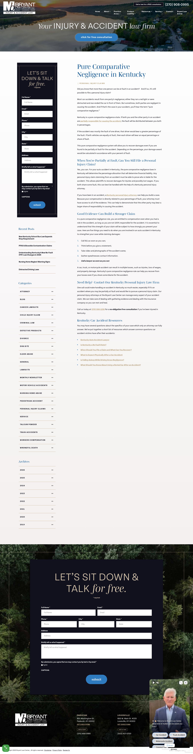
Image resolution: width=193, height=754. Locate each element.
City (24, 132)
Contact (169, 11)
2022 (22, 501)
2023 (22, 493)
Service (24, 417)
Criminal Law (27, 323)
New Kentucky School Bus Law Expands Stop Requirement (35, 238)
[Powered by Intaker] (174, 749)
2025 (22, 478)
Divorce (24, 338)
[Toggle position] (181, 682)
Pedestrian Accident (31, 401)
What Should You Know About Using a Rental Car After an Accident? (111, 365)
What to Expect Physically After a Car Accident (102, 355)
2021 (22, 509)
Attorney (25, 292)
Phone (25, 121)
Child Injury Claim (30, 315)
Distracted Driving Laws (29, 269)
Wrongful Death (29, 448)
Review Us (66, 750)
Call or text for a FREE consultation (148, 4)
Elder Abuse (26, 354)
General (24, 362)
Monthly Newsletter (31, 378)
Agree (26, 191)
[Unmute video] (153, 682)
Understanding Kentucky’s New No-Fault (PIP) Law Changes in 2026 (36, 254)
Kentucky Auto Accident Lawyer (95, 340)
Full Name (26, 97)
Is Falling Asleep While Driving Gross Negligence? (102, 360)
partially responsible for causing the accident (100, 121)
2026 (22, 470)
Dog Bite (24, 346)
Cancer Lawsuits (29, 307)
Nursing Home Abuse (31, 393)
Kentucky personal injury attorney (121, 195)
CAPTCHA (26, 197)
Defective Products (30, 331)
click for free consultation (96, 37)
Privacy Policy (57, 750)
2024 (22, 486)
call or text (82, 729)
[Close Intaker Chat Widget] (185, 682)
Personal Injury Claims (92, 83)
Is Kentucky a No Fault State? (93, 345)
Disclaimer (47, 750)
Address (25, 155)
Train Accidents (29, 432)
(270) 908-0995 (177, 4)
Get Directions (83, 724)
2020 (22, 517)
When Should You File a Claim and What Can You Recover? (106, 350)
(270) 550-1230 (98, 309)
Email (24, 109)
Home (97, 11)
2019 (22, 525)
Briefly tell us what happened (34, 167)
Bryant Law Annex (182, 12)
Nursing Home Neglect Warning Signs (34, 262)
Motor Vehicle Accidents (33, 385)
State (24, 144)
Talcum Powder (28, 424)
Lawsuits (25, 370)
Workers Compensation (32, 440)
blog (22, 299)
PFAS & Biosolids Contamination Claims (35, 246)
